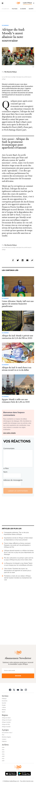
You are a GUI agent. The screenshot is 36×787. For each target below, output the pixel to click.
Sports (3, 712)
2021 (3, 749)
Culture (4, 707)
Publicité (4, 741)
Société (31, 8)
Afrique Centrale (6, 722)
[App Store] (11, 773)
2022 (3, 747)
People (4, 705)
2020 (3, 752)
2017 (3, 758)
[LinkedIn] (22, 690)
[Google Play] (24, 773)
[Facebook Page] (10, 690)
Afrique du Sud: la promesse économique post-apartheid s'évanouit (15, 143)
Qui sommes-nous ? (7, 732)
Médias (4, 709)
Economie (23, 8)
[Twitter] (14, 690)
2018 (3, 756)
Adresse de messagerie (13, 480)
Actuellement (5, 8)
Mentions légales (6, 737)
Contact (4, 739)
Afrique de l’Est (6, 724)
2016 (3, 760)
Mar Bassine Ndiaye (10, 72)
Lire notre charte (9, 433)
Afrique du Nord (6, 717)
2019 (3, 754)
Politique (14, 8)
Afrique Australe (6, 726)
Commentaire (8, 448)
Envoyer (18, 676)
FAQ (3, 735)
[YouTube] (18, 690)
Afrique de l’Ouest (6, 720)
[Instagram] (26, 690)
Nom (5, 472)
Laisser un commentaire (18, 491)
